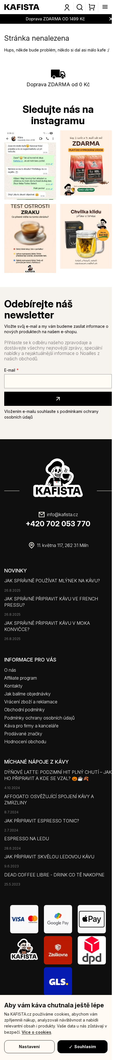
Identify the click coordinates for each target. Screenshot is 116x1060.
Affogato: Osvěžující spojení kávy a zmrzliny (49, 799)
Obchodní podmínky (24, 709)
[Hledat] (79, 7)
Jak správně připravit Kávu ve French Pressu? (51, 602)
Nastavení (29, 1046)
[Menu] (103, 7)
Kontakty (13, 686)
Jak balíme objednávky (27, 694)
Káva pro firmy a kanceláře (31, 726)
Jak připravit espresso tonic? (41, 821)
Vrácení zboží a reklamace (30, 701)
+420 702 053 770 (58, 523)
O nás (10, 670)
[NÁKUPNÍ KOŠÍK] (91, 7)
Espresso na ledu (26, 838)
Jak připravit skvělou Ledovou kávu (49, 856)
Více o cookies (36, 1032)
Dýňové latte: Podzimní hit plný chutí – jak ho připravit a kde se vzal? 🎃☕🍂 (58, 775)
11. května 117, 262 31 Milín (62, 545)
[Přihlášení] (67, 8)
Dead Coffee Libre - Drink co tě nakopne (54, 875)
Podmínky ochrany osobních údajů (39, 718)
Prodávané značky (23, 733)
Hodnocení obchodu (25, 741)
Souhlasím (85, 1046)
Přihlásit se (58, 399)
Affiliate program (20, 678)
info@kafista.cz (62, 514)
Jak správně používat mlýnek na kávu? (52, 580)
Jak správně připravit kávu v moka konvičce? (47, 626)
